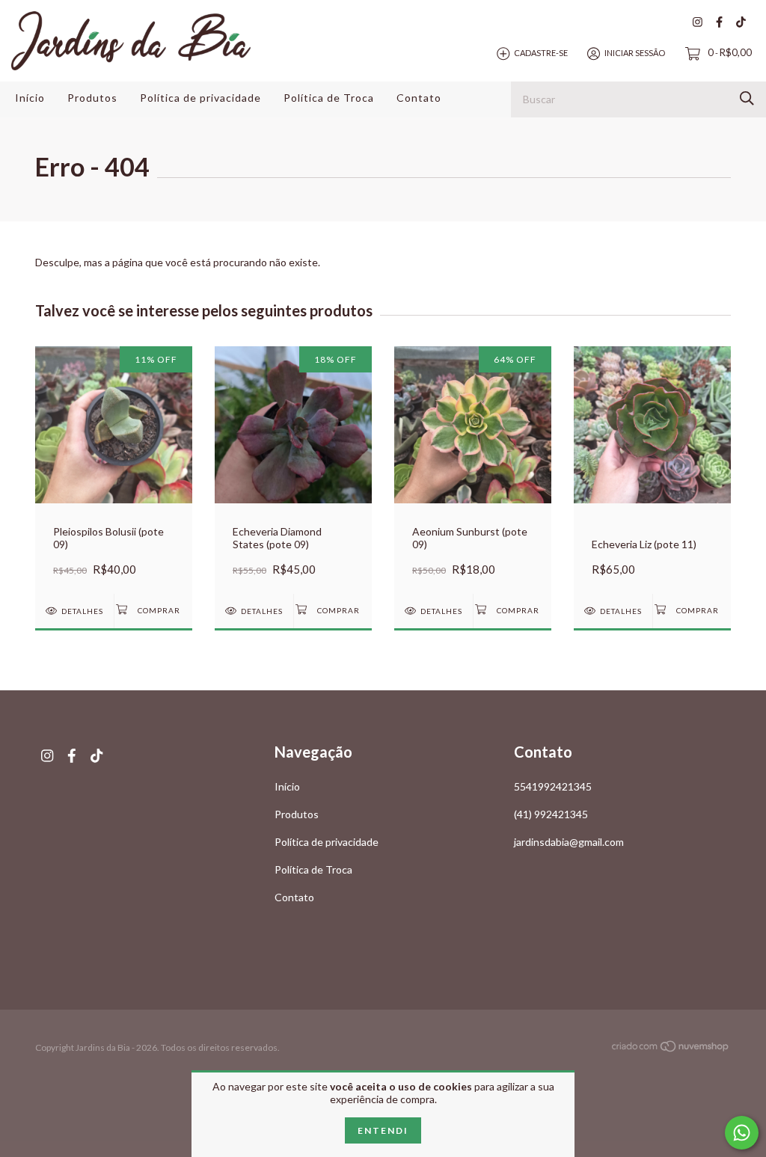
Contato (418, 97)
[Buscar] (747, 98)
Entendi (383, 1130)
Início (30, 97)
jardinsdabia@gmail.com (569, 841)
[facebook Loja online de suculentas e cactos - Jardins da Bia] (719, 22)
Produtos (92, 97)
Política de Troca (329, 97)
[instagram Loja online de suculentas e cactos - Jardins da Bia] (697, 22)
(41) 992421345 (551, 814)
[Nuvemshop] (671, 1049)
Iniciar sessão (634, 53)
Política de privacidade (200, 97)
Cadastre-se (541, 53)
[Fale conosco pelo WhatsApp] (742, 1133)
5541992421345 (553, 786)
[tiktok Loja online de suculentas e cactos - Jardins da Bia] (741, 22)
